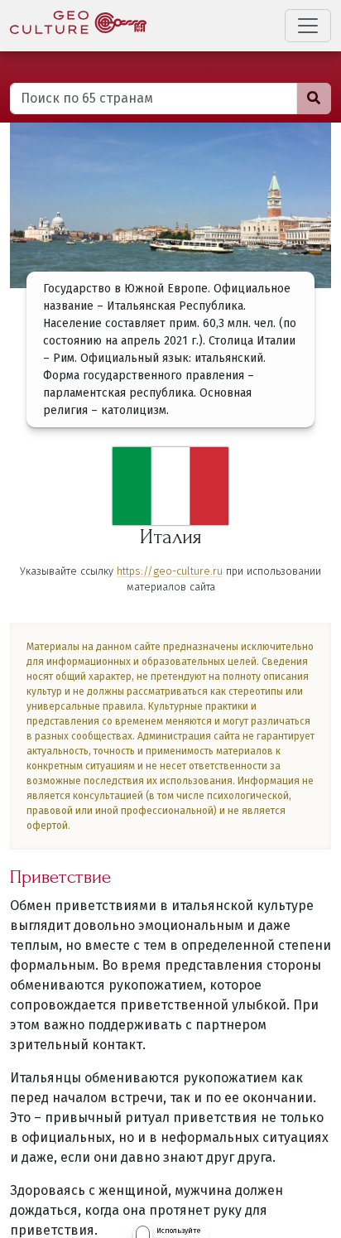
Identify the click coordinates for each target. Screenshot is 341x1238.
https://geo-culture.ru (170, 571)
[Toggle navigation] (308, 25)
